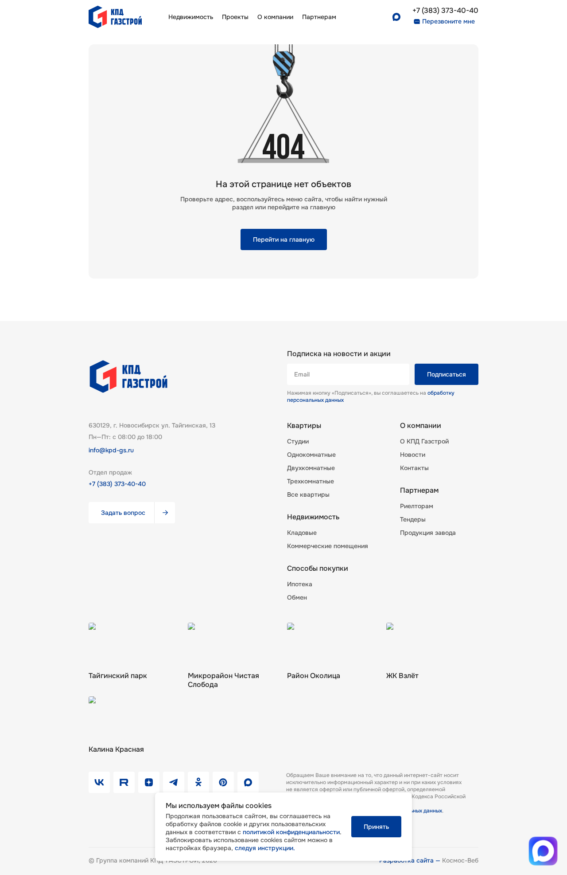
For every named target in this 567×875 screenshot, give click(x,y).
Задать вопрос (123, 513)
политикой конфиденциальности (291, 832)
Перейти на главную (284, 239)
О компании (275, 17)
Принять (376, 827)
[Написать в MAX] (543, 851)
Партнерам (419, 490)
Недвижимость (190, 17)
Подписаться (446, 374)
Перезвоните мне (448, 21)
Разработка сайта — (410, 860)
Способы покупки (317, 568)
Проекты (235, 17)
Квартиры (304, 425)
